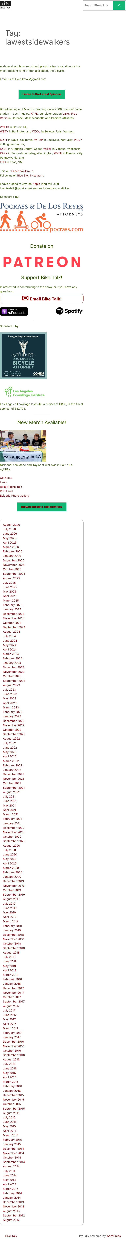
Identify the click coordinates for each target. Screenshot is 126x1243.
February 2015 (12, 1139)
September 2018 (14, 948)
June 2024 (10, 640)
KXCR (3, 148)
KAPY (3, 153)
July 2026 (9, 529)
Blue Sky (22, 175)
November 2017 (13, 992)
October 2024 (12, 622)
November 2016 (13, 1046)
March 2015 (10, 1135)
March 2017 (10, 1028)
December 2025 (13, 560)
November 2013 (13, 1206)
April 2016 (9, 1077)
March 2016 (11, 1081)
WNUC (4, 127)
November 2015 (13, 1099)
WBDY (78, 139)
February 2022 (12, 765)
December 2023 (13, 667)
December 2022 (13, 721)
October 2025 (12, 569)
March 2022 (11, 761)
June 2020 (10, 854)
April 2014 (9, 1184)
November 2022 (13, 725)
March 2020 (11, 868)
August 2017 (11, 1006)
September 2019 (14, 894)
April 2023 (10, 703)
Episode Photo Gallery (14, 495)
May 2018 (9, 966)
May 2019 (9, 912)
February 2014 (12, 1193)
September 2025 (14, 573)
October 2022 (12, 729)
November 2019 (13, 885)
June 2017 (10, 1015)
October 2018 (12, 943)
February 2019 (12, 926)
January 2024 (12, 663)
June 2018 (10, 961)
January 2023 (12, 716)
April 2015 (9, 1130)
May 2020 (9, 859)
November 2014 (13, 1153)
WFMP (38, 139)
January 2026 (12, 555)
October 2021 (12, 783)
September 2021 (14, 787)
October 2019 (12, 890)
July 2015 (9, 1117)
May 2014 (9, 1179)
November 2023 (13, 671)
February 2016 (12, 1086)
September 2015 (14, 1108)
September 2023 (14, 680)
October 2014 (12, 1157)
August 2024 (11, 631)
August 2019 (11, 899)
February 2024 (12, 658)
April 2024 (10, 649)
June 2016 (10, 1068)
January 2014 (12, 1197)
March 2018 (10, 974)
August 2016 (11, 1059)
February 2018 (12, 979)
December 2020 (13, 827)
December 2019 (13, 881)
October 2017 (12, 997)
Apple (36, 184)
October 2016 (12, 1050)
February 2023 (12, 712)
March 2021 (10, 814)
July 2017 (9, 1010)
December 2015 (13, 1095)
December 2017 (13, 988)
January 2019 (12, 930)
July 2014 (9, 1171)
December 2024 (13, 613)
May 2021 (9, 805)
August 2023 (11, 685)
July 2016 (9, 1064)
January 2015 (12, 1144)
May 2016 (9, 1073)
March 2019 (11, 921)
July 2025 (9, 582)
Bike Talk (11, 1236)
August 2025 (11, 578)
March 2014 (11, 1188)
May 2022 (9, 752)
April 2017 (9, 1023)
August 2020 (11, 845)
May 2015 (9, 1126)
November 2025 (13, 564)
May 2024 (9, 645)
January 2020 (12, 876)
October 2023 (12, 676)
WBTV (4, 131)
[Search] (119, 5)
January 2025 (12, 609)
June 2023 (10, 694)
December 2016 (13, 1041)
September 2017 (14, 1001)
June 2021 (10, 801)
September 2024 (14, 627)
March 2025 (11, 600)
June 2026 (10, 533)
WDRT (47, 148)
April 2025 (9, 596)
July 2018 (9, 957)
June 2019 (10, 908)
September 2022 (14, 734)
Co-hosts (6, 477)
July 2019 (9, 903)
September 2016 (14, 1055)
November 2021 (13, 778)
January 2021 (12, 823)
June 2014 (10, 1175)
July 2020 (9, 850)
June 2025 (10, 587)
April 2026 (10, 542)
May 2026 (9, 538)
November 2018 (13, 939)
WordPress (113, 1236)
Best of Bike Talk (11, 486)
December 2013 (13, 1202)
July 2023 (9, 689)
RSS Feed (6, 491)
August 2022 (11, 738)
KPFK (34, 113)
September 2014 (14, 1162)
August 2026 (11, 524)
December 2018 (13, 934)
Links (3, 482)
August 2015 (11, 1113)
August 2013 (11, 1211)
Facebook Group (22, 171)
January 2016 (12, 1090)
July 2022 (9, 743)
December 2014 (13, 1148)
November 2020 (13, 832)
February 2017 (12, 1032)
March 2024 (11, 654)
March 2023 (11, 707)
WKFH (58, 153)
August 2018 (11, 952)
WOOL (36, 131)
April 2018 (9, 970)
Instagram (36, 175)
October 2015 (12, 1104)
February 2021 (12, 818)
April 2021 (9, 810)
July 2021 (9, 796)
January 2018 (12, 983)
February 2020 (12, 872)
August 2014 (11, 1166)
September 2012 (14, 1215)
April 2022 (9, 756)
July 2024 (9, 636)
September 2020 (14, 841)
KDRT (3, 139)
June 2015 (10, 1121)
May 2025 (9, 591)
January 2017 (12, 1037)
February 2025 (12, 605)
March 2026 (11, 547)
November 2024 (13, 618)
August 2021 (11, 792)
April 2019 (9, 916)
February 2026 (12, 551)
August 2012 (11, 1220)
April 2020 (10, 863)
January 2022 (12, 769)
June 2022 (10, 747)
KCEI (3, 162)
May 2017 (9, 1019)
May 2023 (9, 698)
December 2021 (13, 774)
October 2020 (12, 836)
